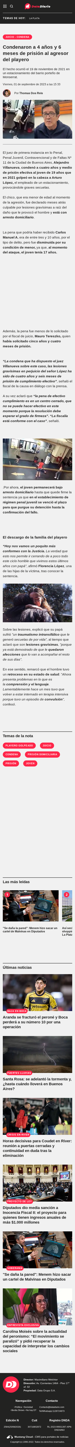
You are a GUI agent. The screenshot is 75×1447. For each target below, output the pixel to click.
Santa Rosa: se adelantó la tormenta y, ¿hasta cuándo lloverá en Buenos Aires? (37, 1084)
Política (18, 1407)
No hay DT (31, 1410)
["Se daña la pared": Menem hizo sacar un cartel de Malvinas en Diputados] (31, 905)
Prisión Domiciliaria (42, 754)
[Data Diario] (37, 6)
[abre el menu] (5, 6)
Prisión (11, 763)
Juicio (47, 745)
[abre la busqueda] (11, 6)
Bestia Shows (18, 1410)
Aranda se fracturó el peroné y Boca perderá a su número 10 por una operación (35, 1022)
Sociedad (28, 1407)
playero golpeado (19, 745)
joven (30, 763)
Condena (12, 754)
